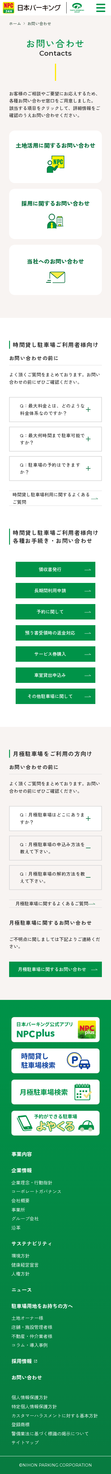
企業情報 (21, 1170)
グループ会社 (25, 1218)
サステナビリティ (31, 1243)
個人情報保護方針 (29, 1397)
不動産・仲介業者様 (31, 1336)
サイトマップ (25, 1442)
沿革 (15, 1227)
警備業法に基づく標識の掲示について (50, 1433)
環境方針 (20, 1255)
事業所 (18, 1209)
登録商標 (20, 1424)
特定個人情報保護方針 (34, 1406)
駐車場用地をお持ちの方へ (42, 1305)
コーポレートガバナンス (36, 1191)
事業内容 (21, 1154)
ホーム (15, 23)
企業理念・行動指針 (31, 1182)
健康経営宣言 (25, 1264)
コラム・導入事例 (29, 1344)
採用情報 (21, 1361)
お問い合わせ (26, 1377)
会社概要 (20, 1200)
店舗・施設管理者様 (31, 1326)
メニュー (100, 8)
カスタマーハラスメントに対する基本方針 (54, 1415)
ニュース (21, 1289)
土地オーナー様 (27, 1317)
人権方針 (20, 1273)
